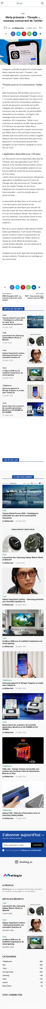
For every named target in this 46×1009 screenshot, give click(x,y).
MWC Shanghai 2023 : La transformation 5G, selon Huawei (12, 298)
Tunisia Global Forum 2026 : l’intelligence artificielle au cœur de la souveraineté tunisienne (13, 321)
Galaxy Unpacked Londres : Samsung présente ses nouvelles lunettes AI (13, 355)
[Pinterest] (24, 33)
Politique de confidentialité (31, 850)
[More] (40, 33)
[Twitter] (18, 33)
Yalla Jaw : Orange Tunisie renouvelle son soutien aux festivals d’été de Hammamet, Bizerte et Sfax (21, 771)
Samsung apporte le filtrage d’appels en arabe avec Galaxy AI (13, 390)
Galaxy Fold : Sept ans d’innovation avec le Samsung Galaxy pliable (21, 814)
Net (23, 13)
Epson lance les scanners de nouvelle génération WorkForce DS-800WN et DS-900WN (13, 409)
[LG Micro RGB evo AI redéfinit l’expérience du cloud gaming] (35, 374)
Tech (4, 315)
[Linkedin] (34, 33)
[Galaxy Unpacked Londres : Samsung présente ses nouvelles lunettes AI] (35, 356)
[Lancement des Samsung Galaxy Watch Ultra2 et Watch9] (35, 339)
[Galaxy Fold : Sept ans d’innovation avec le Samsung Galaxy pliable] (23, 794)
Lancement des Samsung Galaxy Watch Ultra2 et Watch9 (13, 338)
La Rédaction (18, 28)
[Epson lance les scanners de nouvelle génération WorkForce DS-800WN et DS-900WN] (35, 409)
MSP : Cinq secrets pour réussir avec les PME (34, 297)
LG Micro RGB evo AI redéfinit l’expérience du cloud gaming (12, 373)
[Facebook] (13, 33)
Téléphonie (7, 385)
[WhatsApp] (29, 33)
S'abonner (37, 845)
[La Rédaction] (6, 28)
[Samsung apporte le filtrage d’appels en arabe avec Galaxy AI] (35, 392)
